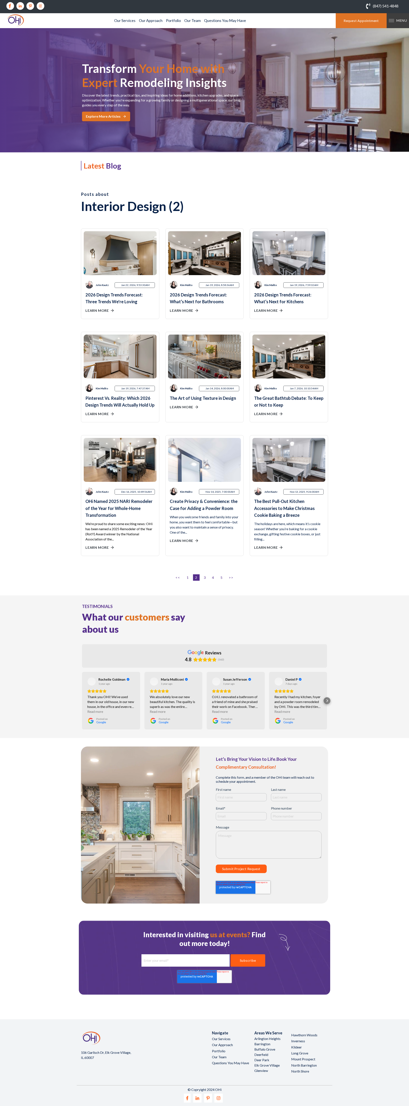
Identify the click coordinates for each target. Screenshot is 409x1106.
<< (178, 577)
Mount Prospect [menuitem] (303, 1059)
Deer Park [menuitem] (261, 1060)
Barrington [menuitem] (262, 1044)
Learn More (97, 310)
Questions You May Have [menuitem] (225, 20)
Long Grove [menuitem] (299, 1053)
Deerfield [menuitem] (261, 1055)
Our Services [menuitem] (124, 20)
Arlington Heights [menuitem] (267, 1039)
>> (231, 577)
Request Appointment (361, 21)
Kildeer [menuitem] (296, 1047)
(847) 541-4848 (385, 6)
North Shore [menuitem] (300, 1071)
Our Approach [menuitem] (151, 20)
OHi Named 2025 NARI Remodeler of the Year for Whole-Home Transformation (119, 508)
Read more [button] (95, 711)
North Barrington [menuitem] (304, 1065)
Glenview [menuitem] (261, 1070)
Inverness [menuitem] (298, 1041)
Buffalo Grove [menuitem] (264, 1049)
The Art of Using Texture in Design (203, 398)
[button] (82, 700)
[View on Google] (91, 681)
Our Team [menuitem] (192, 20)
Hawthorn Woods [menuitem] (304, 1035)
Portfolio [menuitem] (173, 20)
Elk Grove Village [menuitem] (267, 1065)
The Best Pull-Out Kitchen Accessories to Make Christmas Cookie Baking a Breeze (284, 508)
